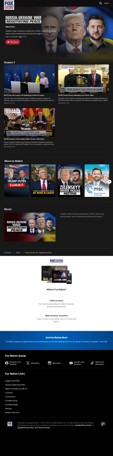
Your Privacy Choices (42, 428)
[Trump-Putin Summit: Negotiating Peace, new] (16, 196)
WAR (20, 36)
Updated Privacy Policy (25, 428)
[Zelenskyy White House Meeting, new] (70, 196)
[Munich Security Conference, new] (97, 196)
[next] (109, 182)
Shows (18, 253)
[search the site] (101, 3)
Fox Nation (7, 253)
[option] (16, 179)
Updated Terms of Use (83, 425)
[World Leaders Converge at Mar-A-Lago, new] (43, 196)
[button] (101, 3)
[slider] (56, 179)
